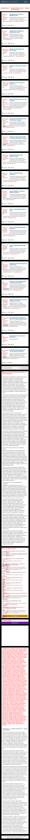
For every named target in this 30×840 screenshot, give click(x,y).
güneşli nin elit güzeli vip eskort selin (18, 66)
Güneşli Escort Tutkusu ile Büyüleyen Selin (16, 14)
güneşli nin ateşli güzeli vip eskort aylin (17, 49)
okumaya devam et (19, 21)
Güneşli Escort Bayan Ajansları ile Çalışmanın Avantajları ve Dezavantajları (15, 564)
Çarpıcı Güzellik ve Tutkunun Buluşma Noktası (17, 191)
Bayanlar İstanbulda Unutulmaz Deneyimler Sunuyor (18, 300)
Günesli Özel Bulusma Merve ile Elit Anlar (18, 100)
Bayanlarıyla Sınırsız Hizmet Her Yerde (17, 336)
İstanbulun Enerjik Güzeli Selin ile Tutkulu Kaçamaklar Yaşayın (18, 137)
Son (18, 367)
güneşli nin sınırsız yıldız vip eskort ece (17, 83)
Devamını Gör (15, 622)
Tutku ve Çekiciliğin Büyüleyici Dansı (18, 246)
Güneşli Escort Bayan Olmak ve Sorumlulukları (15, 551)
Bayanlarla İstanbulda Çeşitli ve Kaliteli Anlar (18, 264)
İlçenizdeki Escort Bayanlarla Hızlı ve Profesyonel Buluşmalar (18, 318)
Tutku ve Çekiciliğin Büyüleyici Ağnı (18, 209)
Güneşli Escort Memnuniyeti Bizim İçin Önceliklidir (16, 593)
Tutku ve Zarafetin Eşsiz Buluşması (16, 173)
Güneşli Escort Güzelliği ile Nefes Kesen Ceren (17, 31)
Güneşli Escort (9, 2)
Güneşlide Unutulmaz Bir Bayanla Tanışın (16, 155)
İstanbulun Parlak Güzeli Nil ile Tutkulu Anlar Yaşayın (18, 119)
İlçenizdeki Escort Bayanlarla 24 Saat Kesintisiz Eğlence (17, 350)
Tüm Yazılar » (15, 616)
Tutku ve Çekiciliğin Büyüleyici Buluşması (18, 228)
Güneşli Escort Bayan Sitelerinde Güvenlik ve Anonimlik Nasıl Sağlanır (15, 608)
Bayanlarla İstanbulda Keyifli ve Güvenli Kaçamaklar (17, 282)
